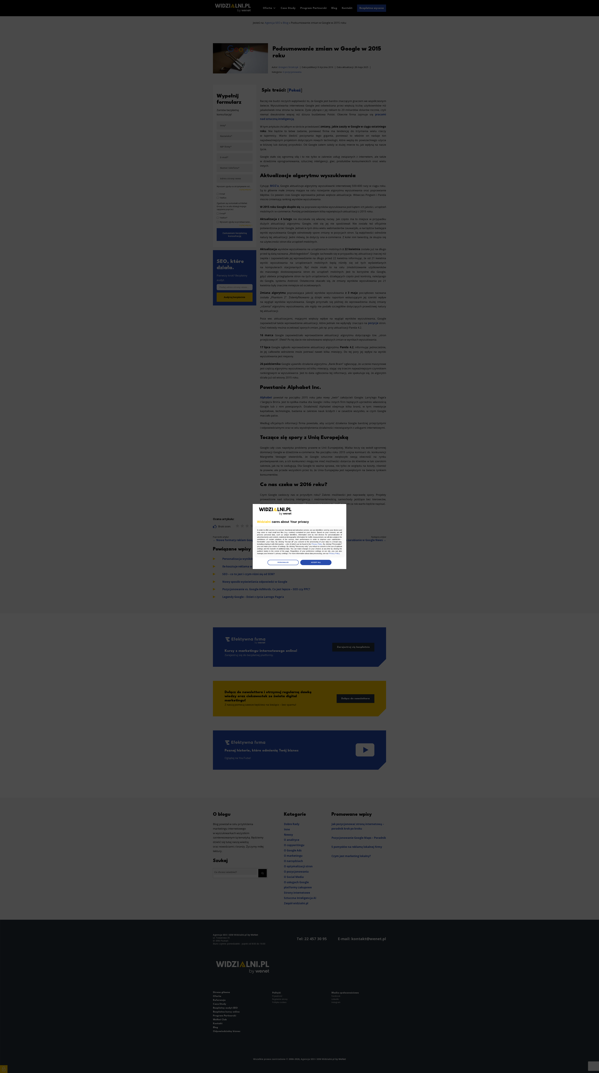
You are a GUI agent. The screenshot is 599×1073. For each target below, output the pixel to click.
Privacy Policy (317, 544)
